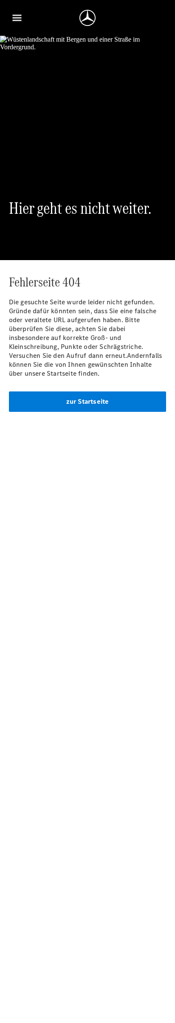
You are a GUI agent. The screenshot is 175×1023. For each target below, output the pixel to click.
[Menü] (17, 18)
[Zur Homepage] (87, 18)
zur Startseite (87, 401)
